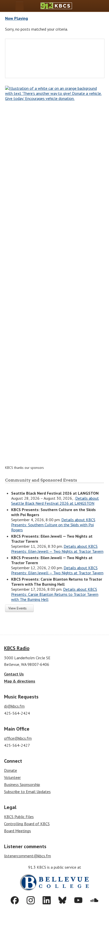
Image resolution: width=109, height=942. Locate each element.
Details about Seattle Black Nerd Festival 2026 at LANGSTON (55, 501)
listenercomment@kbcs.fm (27, 855)
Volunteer (12, 777)
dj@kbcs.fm (14, 706)
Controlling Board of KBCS (27, 823)
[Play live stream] (92, 6)
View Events (18, 608)
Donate (10, 770)
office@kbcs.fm (18, 738)
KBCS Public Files (19, 816)
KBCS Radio (16, 648)
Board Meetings (17, 830)
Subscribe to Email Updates (27, 791)
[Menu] (19, 6)
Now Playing (16, 18)
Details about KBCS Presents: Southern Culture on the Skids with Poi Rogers (53, 524)
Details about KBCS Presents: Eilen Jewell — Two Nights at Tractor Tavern (57, 549)
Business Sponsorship (22, 784)
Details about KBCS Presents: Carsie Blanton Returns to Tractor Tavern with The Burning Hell (54, 594)
